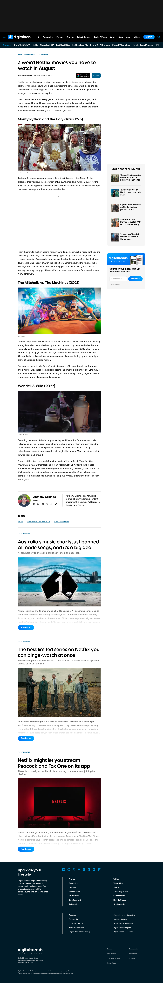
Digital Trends (16, 40)
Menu (4, 37)
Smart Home (74, 896)
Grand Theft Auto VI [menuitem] (22, 45)
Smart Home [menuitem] (124, 37)
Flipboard (99, 869)
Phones (72, 879)
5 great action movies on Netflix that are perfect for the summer (130, 208)
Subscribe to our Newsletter (124, 915)
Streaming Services (61, 521)
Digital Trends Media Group (32, 973)
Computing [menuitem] (48, 37)
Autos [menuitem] (112, 37)
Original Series (119, 904)
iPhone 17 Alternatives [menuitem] (121, 45)
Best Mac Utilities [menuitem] (63, 45)
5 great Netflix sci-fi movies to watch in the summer (129, 237)
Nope (76, 464)
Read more (26, 627)
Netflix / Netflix (23, 435)
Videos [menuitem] (137, 37)
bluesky (56, 504)
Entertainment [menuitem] (84, 37)
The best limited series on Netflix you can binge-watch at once (130, 177)
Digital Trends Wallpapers (123, 923)
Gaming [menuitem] (70, 37)
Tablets (116, 879)
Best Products (119, 896)
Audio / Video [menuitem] (100, 37)
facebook (34, 504)
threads (51, 504)
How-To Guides (119, 900)
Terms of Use (111, 963)
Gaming (72, 887)
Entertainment (75, 900)
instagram (38, 504)
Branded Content (120, 919)
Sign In (149, 36)
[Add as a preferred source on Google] (83, 75)
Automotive (74, 904)
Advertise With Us (76, 923)
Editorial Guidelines (76, 927)
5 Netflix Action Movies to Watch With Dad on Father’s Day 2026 (130, 223)
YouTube (79, 869)
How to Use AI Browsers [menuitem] (100, 45)
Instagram (68, 869)
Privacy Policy (115, 284)
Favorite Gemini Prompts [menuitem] (143, 45)
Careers (109, 949)
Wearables (118, 883)
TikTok (84, 869)
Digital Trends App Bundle (123, 932)
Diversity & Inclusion (114, 958)
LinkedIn (94, 869)
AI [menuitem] (38, 37)
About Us (72, 915)
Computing (73, 883)
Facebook (63, 869)
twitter (47, 504)
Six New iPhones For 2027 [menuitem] (43, 45)
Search (159, 37)
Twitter (74, 869)
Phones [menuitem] (60, 37)
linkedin (43, 504)
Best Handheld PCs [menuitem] (80, 45)
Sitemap (132, 958)
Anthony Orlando (26, 75)
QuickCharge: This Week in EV (38, 521)
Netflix (94, 99)
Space (116, 887)
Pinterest (89, 869)
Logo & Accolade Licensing (79, 932)
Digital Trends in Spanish (123, 927)
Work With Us (111, 954)
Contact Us (73, 919)
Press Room (133, 954)
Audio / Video (74, 891)
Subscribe (135, 278)
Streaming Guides (120, 891)
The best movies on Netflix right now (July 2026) (130, 192)
